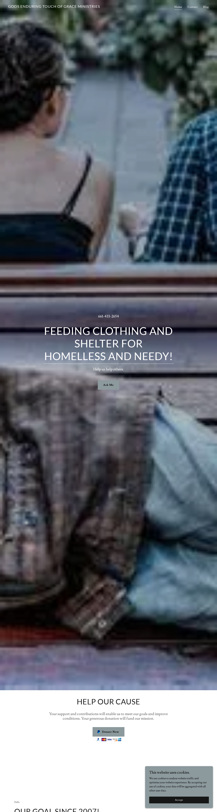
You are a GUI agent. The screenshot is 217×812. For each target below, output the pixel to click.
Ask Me (108, 385)
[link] (54, 7)
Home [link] (178, 7)
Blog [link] (206, 7)
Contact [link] (193, 7)
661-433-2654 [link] (108, 316)
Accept (179, 799)
